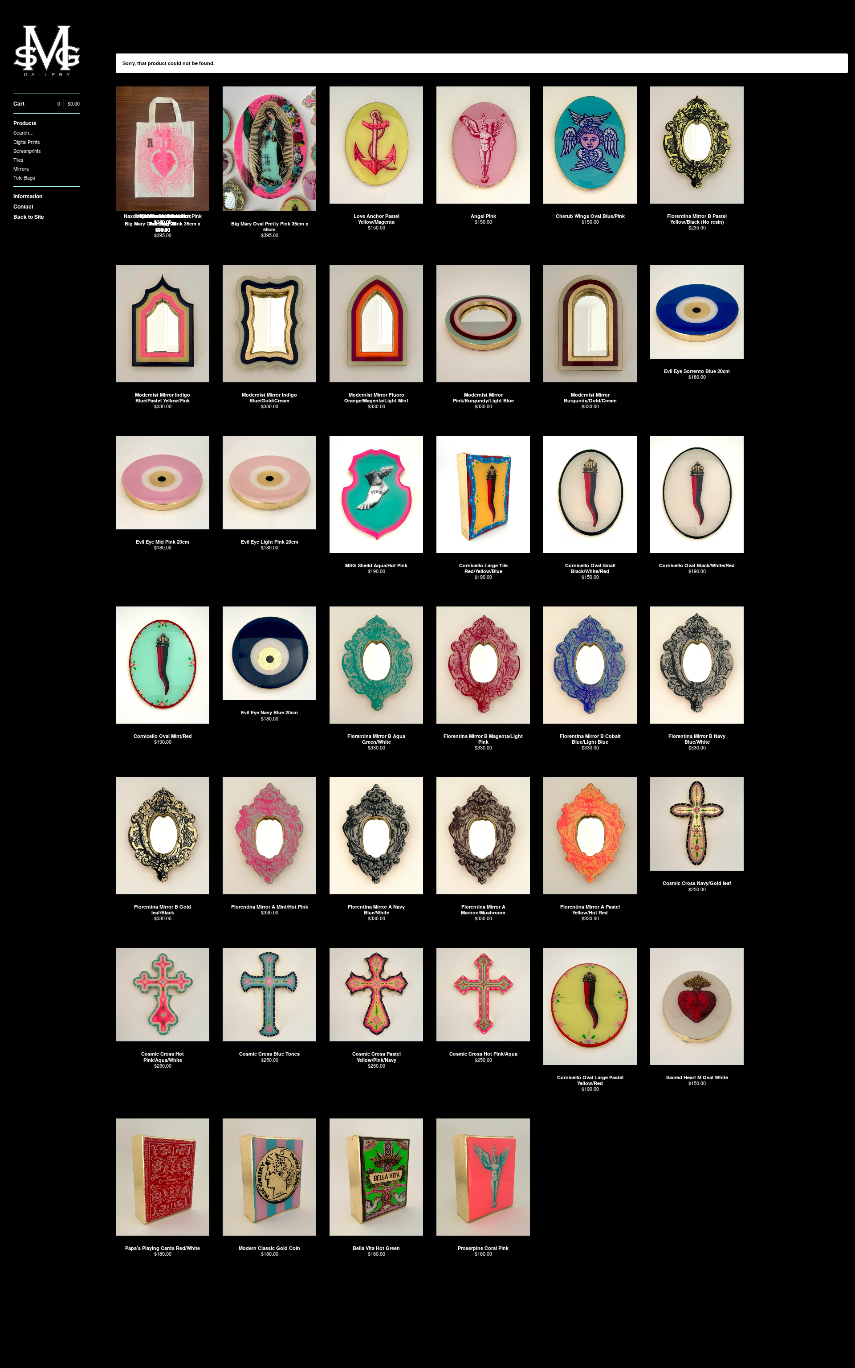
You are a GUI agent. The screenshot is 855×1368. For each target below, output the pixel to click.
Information (27, 196)
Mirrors (21, 168)
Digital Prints (26, 141)
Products (25, 123)
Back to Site (28, 217)
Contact (23, 206)
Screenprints (27, 150)
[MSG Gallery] (46, 51)
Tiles (18, 159)
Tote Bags (24, 177)
